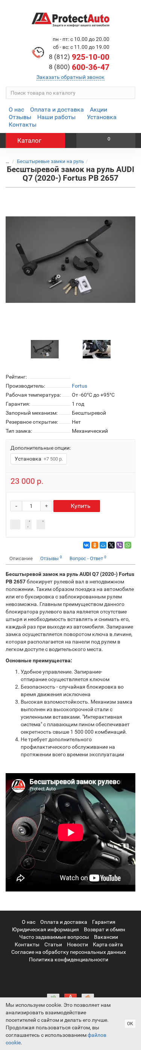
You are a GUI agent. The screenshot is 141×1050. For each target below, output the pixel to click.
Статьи (53, 944)
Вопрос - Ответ (88, 558)
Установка (102, 117)
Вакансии (106, 937)
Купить (81, 505)
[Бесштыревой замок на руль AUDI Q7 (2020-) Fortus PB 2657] (70, 260)
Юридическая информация (45, 929)
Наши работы (56, 117)
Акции (98, 109)
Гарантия (103, 922)
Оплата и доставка (57, 109)
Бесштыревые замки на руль (50, 161)
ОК (130, 1023)
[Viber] (119, 545)
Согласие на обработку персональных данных (68, 952)
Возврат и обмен (104, 929)
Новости (77, 944)
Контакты (22, 124)
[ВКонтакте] (86, 545)
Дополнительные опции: (41, 448)
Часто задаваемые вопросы (54, 937)
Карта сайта (108, 944)
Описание (21, 558)
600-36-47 (79, 67)
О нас (16, 109)
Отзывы (20, 117)
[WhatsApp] (127, 545)
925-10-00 (79, 57)
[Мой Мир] (103, 545)
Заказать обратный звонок (70, 77)
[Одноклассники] (94, 545)
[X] (111, 545)
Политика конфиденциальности (68, 959)
